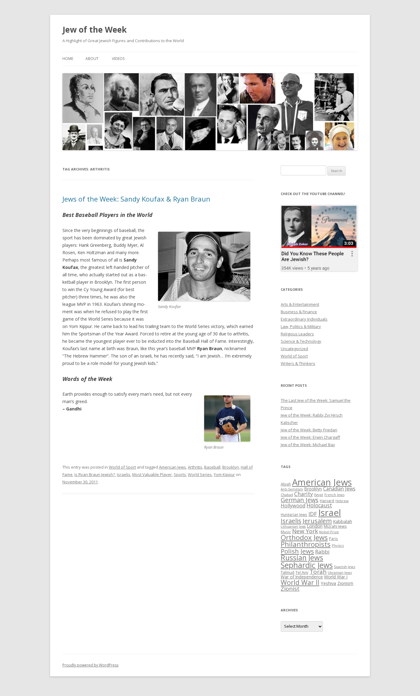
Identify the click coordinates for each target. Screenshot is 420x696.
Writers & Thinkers (298, 363)
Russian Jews (302, 557)
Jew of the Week (94, 29)
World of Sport (122, 467)
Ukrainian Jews (340, 572)
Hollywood (293, 505)
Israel (329, 512)
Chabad (287, 494)
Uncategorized (294, 348)
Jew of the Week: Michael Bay (308, 444)
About (91, 58)
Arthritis (195, 467)
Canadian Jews (339, 488)
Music (286, 531)
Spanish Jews (344, 566)
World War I (335, 577)
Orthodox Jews (304, 537)
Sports (180, 474)
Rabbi (322, 551)
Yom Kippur (224, 474)
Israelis (123, 474)
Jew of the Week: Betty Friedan (309, 430)
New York (305, 531)
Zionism (345, 583)
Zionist (290, 589)
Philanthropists (306, 544)
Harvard (327, 500)
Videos (118, 58)
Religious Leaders (297, 334)
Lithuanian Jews (293, 526)
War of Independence (302, 577)
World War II (300, 582)
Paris (333, 538)
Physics (338, 545)
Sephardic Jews (307, 565)
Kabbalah (342, 521)
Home (67, 58)
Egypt (318, 494)
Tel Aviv (301, 572)
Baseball (212, 467)
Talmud (287, 572)
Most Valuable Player (152, 474)
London (315, 526)
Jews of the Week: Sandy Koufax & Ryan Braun (136, 198)
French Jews (334, 494)
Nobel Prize (329, 532)
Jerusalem (317, 520)
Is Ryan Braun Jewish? (94, 474)
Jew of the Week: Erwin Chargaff (310, 437)
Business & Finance (299, 311)
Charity (303, 494)
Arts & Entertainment (300, 304)
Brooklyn (230, 467)
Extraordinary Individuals (304, 319)
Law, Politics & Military (301, 326)
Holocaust (319, 505)
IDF (312, 514)
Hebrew (342, 500)
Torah (318, 572)
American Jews (172, 467)
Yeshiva (328, 583)
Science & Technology (301, 341)
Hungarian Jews (294, 514)
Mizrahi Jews (335, 526)
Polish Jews (297, 551)
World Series (200, 474)
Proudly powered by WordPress (90, 665)
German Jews (300, 500)
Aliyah (286, 484)
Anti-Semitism (292, 489)
